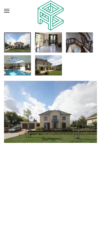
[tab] (17, 42)
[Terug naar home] (51, 15)
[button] (6, 11)
